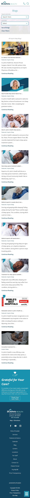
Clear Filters (5, 31)
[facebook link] (11, 426)
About (15, 459)
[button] (26, 494)
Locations (15, 452)
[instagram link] (20, 426)
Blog (15, 445)
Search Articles (6, 14)
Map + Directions (15, 420)
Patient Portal (15, 466)
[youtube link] (15, 426)
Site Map (15, 495)
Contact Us (15, 462)
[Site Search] (28, 3)
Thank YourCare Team (15, 398)
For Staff (15, 455)
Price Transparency (15, 473)
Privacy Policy (15, 490)
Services (15, 434)
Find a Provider (15, 431)
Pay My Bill (15, 469)
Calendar (15, 441)
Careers (15, 448)
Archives (4, 20)
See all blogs (6, 28)
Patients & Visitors (15, 438)
